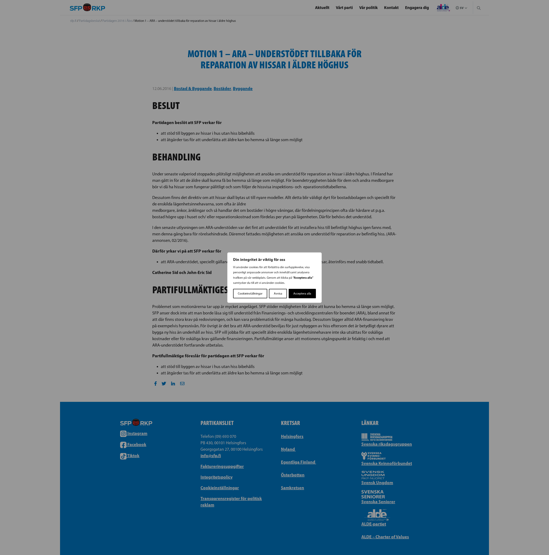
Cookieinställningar (250, 293)
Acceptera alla (302, 293)
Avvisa (278, 293)
